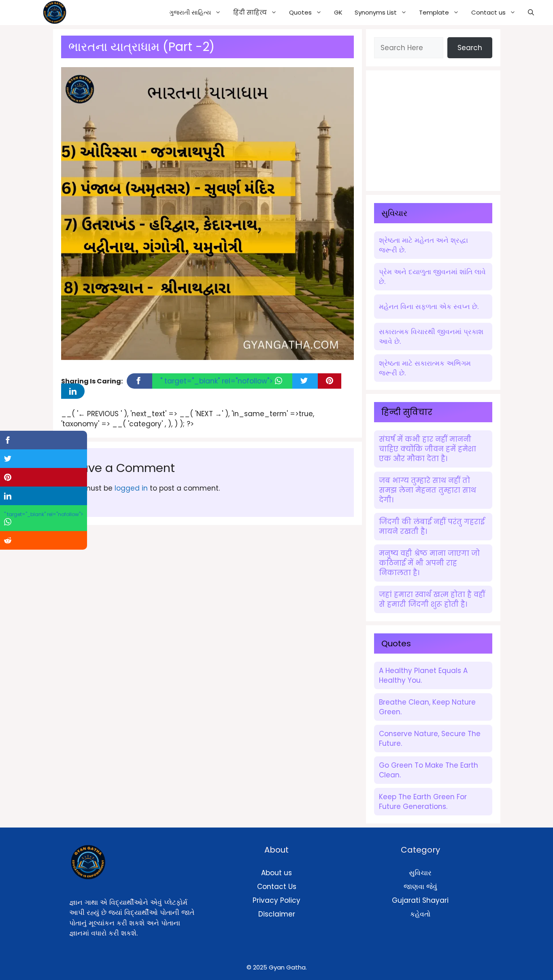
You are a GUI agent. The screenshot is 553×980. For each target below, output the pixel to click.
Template (434, 12)
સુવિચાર (420, 873)
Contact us (488, 12)
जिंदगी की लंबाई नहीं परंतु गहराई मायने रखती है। (432, 526)
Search (469, 48)
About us (276, 873)
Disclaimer (276, 914)
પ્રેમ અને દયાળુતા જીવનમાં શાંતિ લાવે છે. (432, 276)
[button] (531, 12)
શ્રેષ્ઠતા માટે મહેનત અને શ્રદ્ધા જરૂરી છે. (423, 245)
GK (338, 12)
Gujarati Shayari (420, 900)
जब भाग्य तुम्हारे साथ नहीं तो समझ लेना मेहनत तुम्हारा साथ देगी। (427, 490)
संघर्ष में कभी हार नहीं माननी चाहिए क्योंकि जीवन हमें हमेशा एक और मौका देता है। (427, 449)
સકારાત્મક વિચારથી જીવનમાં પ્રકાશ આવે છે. (431, 336)
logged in (131, 488)
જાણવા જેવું (420, 886)
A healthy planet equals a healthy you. (423, 675)
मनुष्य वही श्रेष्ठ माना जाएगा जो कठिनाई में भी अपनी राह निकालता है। (429, 563)
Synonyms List (376, 12)
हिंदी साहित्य (250, 12)
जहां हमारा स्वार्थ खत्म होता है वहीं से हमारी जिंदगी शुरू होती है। (432, 599)
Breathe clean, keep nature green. (427, 707)
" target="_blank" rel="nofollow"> (217, 381)
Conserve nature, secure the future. (430, 738)
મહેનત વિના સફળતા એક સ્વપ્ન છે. (429, 306)
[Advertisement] (435, 129)
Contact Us (276, 886)
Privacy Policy (276, 900)
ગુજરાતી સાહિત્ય (190, 12)
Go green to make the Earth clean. (428, 770)
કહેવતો (420, 914)
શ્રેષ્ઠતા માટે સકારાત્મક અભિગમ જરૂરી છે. (425, 368)
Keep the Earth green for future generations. (423, 801)
